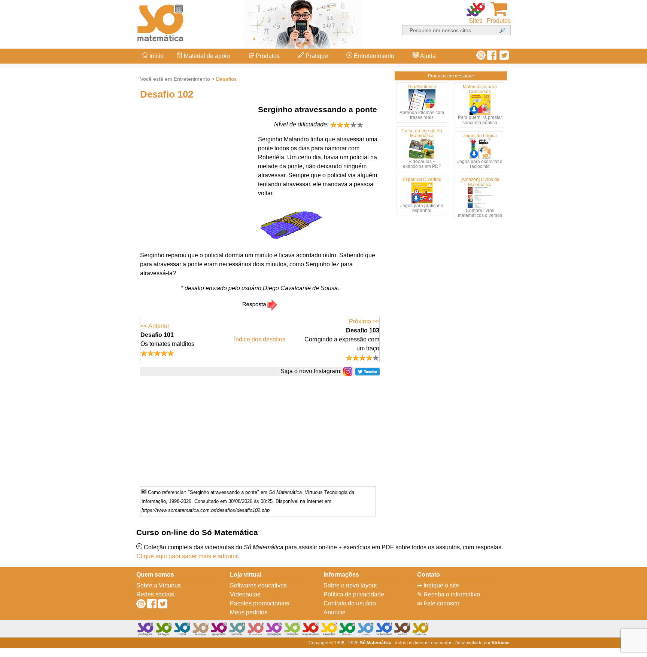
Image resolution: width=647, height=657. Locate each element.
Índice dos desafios (259, 339)
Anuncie (335, 612)
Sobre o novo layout (350, 585)
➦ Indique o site (438, 585)
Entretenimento (373, 56)
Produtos (267, 56)
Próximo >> (364, 321)
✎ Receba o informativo (448, 594)
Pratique (316, 56)
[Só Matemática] (160, 21)
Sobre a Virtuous (158, 585)
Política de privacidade (354, 594)
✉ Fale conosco (438, 603)
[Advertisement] (617, 329)
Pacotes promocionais (259, 603)
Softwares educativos (258, 585)
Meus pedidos (248, 612)
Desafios (226, 79)
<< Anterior (154, 326)
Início (156, 56)
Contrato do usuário (350, 603)
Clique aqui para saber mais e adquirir (186, 556)
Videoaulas (245, 594)
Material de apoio (206, 56)
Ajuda (427, 56)
